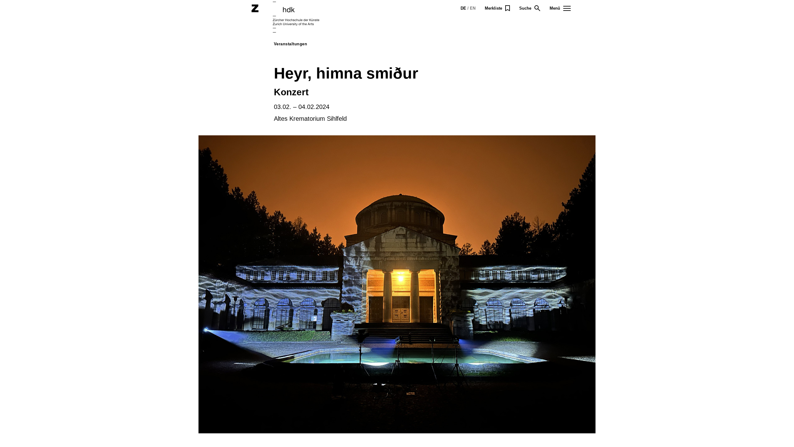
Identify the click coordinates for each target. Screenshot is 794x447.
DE (463, 8)
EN (472, 8)
